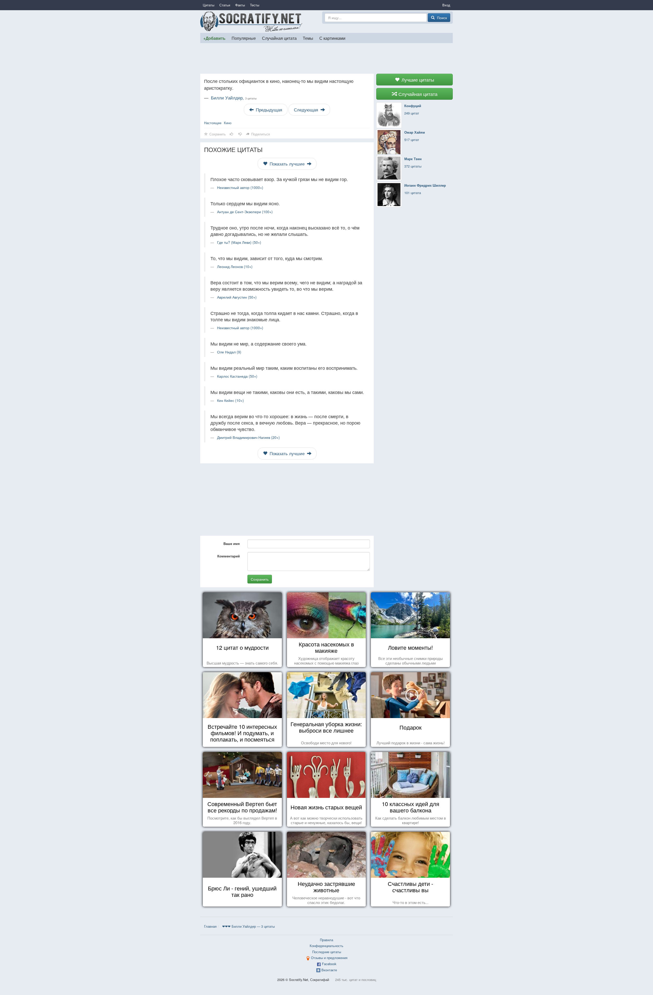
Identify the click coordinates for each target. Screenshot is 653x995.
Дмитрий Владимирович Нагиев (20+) (248, 437)
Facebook (329, 963)
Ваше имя (231, 543)
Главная (210, 926)
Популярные (244, 38)
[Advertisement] (326, 58)
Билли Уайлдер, (234, 98)
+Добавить (214, 38)
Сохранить (260, 579)
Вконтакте (329, 969)
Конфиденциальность (326, 945)
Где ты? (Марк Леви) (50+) (239, 242)
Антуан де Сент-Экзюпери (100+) (245, 211)
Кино (227, 122)
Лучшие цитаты (417, 79)
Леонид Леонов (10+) (235, 266)
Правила (326, 939)
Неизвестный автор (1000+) (240, 187)
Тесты (254, 5)
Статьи (224, 5)
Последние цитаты (326, 951)
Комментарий (228, 556)
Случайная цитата (279, 38)
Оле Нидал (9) (229, 351)
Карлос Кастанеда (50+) (237, 376)
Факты (240, 5)
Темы (308, 38)
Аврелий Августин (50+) (237, 297)
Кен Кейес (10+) (230, 400)
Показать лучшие (287, 164)
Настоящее (212, 122)
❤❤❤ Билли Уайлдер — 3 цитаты (248, 926)
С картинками (332, 38)
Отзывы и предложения (329, 957)
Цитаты (208, 5)
